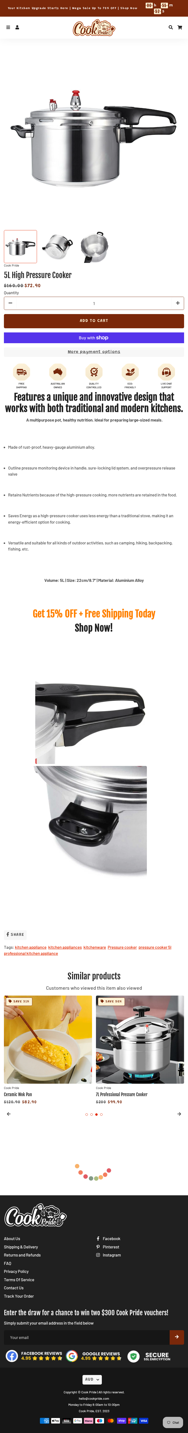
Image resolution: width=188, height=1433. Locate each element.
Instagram (111, 1254)
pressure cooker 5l (155, 947)
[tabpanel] (48, 1051)
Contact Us (14, 1287)
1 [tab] (86, 1114)
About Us (12, 1238)
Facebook (111, 1238)
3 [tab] (96, 1114)
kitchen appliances (65, 947)
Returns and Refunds (22, 1254)
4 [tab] (101, 1114)
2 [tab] (91, 1114)
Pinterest (110, 1246)
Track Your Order (19, 1295)
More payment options (94, 352)
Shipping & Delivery (21, 1246)
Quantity (11, 292)
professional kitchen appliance (31, 953)
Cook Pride (88, 1392)
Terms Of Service (19, 1279)
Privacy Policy (16, 1271)
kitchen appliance (31, 947)
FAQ (7, 1263)
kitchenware (94, 947)
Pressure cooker (122, 947)
